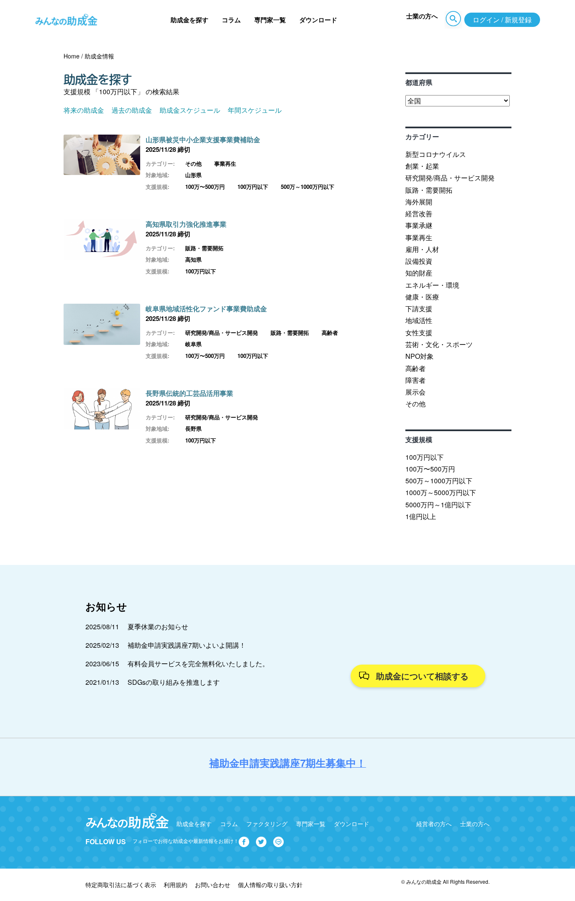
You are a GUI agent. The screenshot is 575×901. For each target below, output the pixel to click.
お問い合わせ (212, 884)
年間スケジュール (255, 110)
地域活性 (418, 320)
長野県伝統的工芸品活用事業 (193, 393)
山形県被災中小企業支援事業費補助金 (203, 139)
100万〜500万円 (205, 187)
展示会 (415, 392)
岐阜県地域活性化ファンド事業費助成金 (206, 308)
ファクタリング (267, 823)
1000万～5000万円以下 (440, 492)
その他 (193, 163)
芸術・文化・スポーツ (439, 344)
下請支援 (418, 308)
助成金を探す (189, 19)
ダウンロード (318, 19)
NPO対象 (419, 356)
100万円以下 (252, 187)
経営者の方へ (434, 823)
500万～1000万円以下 (307, 187)
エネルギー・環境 (432, 285)
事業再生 (225, 163)
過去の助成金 (132, 110)
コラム (231, 19)
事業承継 (418, 225)
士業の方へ (422, 16)
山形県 (193, 175)
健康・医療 (422, 297)
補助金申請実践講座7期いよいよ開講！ (187, 645)
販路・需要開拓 (204, 248)
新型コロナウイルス (435, 154)
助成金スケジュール (190, 110)
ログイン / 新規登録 (502, 19)
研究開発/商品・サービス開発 (221, 333)
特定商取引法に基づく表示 (120, 884)
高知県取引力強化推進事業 (186, 224)
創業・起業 (422, 166)
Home (72, 56)
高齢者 (330, 333)
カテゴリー (422, 136)
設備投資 (418, 261)
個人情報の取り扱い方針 (270, 884)
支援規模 (418, 439)
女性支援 (418, 332)
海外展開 (418, 202)
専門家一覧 (270, 19)
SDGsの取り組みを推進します (174, 682)
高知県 (193, 259)
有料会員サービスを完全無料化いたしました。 (198, 663)
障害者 (415, 380)
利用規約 (175, 884)
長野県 (193, 428)
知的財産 (418, 273)
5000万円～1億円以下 (438, 504)
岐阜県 (193, 344)
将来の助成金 (84, 110)
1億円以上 (420, 516)
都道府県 (418, 82)
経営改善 (418, 213)
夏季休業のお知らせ (158, 626)
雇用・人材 (422, 249)
